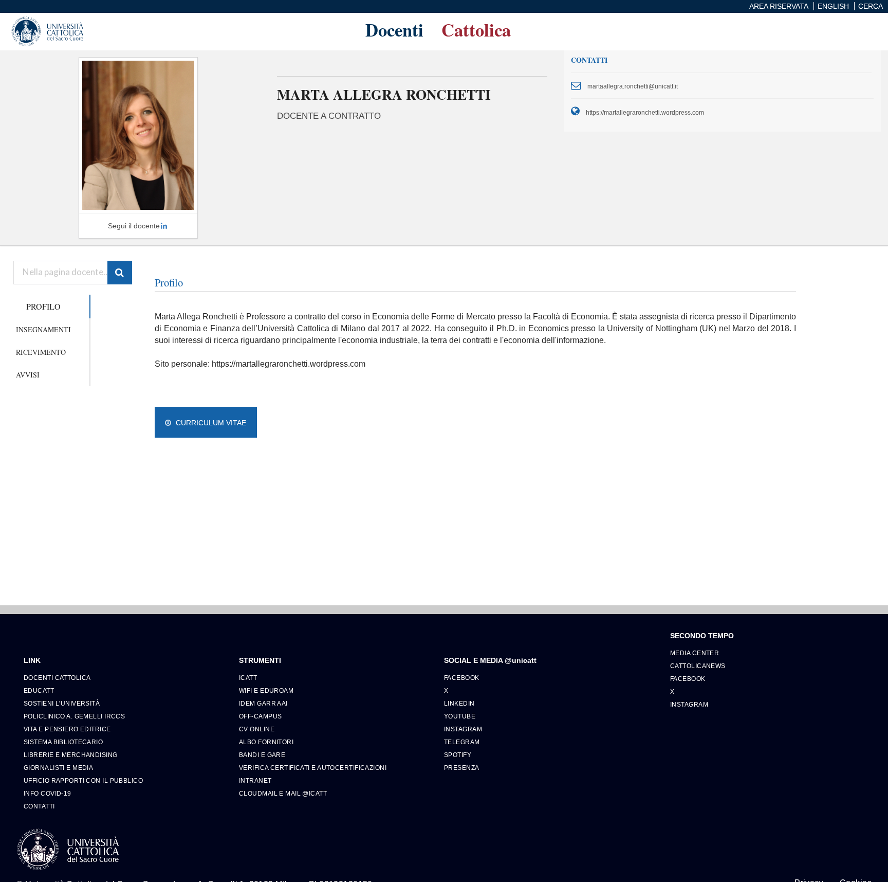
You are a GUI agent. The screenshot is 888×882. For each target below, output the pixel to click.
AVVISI (28, 375)
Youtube (459, 716)
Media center (694, 653)
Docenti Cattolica (57, 677)
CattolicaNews (698, 665)
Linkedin (459, 703)
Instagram (463, 729)
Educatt (39, 690)
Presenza (461, 767)
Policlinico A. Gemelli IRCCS (74, 716)
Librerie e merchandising (71, 754)
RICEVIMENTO (41, 352)
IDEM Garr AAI (263, 703)
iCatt (248, 677)
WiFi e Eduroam (266, 690)
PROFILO (43, 306)
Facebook (461, 677)
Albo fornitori (266, 742)
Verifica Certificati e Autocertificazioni (312, 767)
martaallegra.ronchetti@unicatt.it (632, 86)
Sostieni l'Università (62, 703)
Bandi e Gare (262, 754)
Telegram (462, 742)
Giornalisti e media (58, 767)
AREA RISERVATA (778, 6)
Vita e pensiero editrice (67, 729)
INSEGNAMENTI (43, 329)
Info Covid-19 (47, 793)
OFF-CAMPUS (260, 716)
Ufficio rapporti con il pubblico (83, 780)
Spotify (457, 754)
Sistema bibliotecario (63, 742)
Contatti (39, 806)
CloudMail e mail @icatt (283, 793)
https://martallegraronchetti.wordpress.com (645, 112)
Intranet (255, 780)
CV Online (256, 729)
